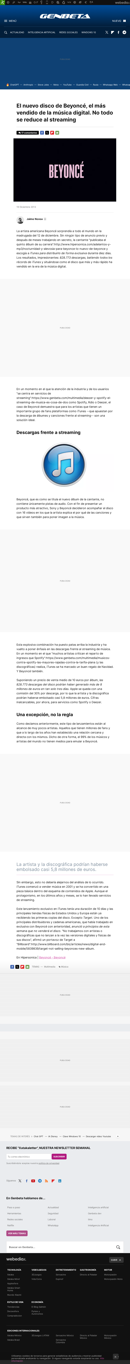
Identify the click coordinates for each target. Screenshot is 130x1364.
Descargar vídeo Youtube (98, 1136)
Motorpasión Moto (113, 1279)
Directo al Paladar (88, 1274)
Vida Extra (37, 1279)
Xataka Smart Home (13, 1289)
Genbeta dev (94, 1213)
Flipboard (112, 32)
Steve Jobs (43, 84)
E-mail (57, 133)
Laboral (51, 1219)
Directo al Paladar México (88, 1336)
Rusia (95, 84)
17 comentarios (29, 132)
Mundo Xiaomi (14, 1295)
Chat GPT (39, 1136)
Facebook (118, 32)
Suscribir (59, 1156)
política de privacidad (49, 1163)
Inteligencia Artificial (98, 1225)
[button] (36, 219)
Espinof (59, 1279)
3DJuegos (37, 1274)
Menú (12, 20)
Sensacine (61, 1274)
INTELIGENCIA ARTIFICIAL (41, 32)
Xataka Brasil (13, 1340)
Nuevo (116, 20)
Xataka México (14, 1335)
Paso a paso (13, 1207)
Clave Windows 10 (72, 1136)
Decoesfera (13, 1311)
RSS (46, 1180)
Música (64, 966)
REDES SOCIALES (68, 32)
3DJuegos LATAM (40, 1335)
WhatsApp (53, 1225)
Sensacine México (65, 1335)
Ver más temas (17, 1233)
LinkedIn (59, 1180)
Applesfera (12, 1283)
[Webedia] (16, 1259)
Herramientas (14, 1213)
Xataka (10, 1274)
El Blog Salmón (39, 1307)
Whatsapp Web (110, 84)
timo (90, 1219)
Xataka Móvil (13, 1279)
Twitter (107, 32)
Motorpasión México (110, 1336)
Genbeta (65, 16)
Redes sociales (15, 1219)
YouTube (67, 84)
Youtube (33, 1180)
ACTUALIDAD (17, 32)
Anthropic (28, 84)
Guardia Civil (82, 84)
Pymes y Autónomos (37, 1312)
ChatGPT (14, 84)
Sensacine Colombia (61, 1341)
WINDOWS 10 (88, 32)
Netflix (10, 1225)
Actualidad (53, 1207)
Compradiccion (14, 1315)
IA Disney (53, 1136)
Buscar (118, 1247)
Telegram (124, 32)
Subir (114, 1260)
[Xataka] (2, 2)
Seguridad (53, 1213)
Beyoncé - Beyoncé (52, 957)
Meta (55, 84)
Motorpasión (110, 1274)
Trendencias (13, 1307)
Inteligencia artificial (98, 1207)
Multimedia (49, 966)
